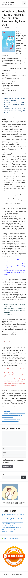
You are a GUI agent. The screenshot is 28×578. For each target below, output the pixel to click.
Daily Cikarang (8, 3)
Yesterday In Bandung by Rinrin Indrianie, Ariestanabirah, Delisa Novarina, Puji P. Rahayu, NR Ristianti (13, 415)
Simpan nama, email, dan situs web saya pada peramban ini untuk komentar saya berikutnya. (14, 460)
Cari (3, 474)
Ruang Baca (7, 411)
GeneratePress (14, 575)
